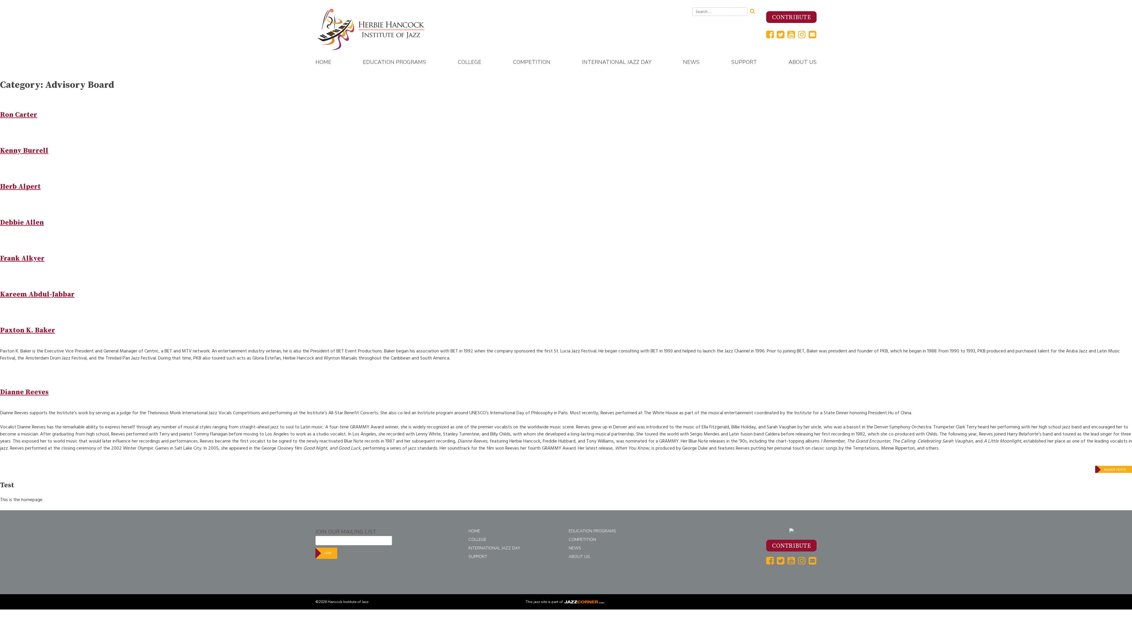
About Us (803, 62)
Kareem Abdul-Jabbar (37, 294)
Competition (531, 62)
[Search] (754, 10)
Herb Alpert (20, 186)
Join (327, 553)
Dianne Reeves (24, 392)
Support (744, 62)
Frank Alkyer (22, 258)
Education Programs (394, 62)
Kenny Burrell (24, 150)
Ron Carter (18, 114)
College (469, 62)
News (691, 62)
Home (323, 62)
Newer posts (1115, 470)
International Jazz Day (616, 62)
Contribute (791, 17)
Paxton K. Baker (27, 330)
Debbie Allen (22, 222)
